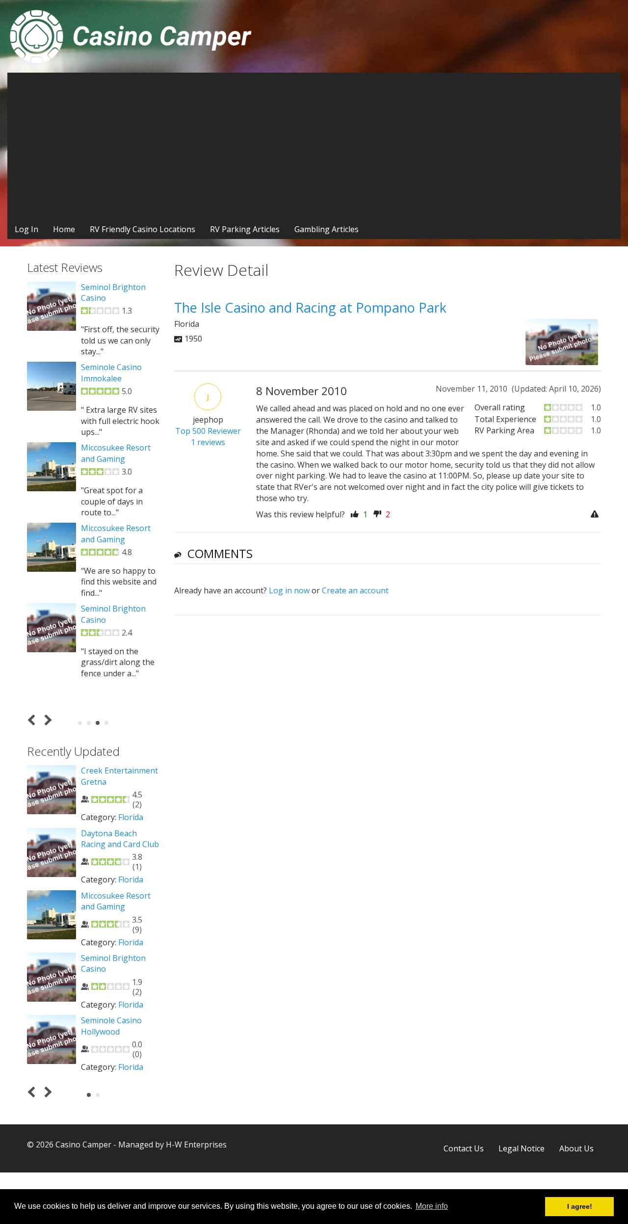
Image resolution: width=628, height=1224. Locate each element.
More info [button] (432, 1206)
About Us (576, 1148)
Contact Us (464, 1148)
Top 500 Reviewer (208, 431)
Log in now (289, 590)
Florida (130, 817)
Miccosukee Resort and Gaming (116, 453)
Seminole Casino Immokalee (111, 372)
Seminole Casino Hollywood (111, 1026)
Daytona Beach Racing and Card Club (120, 839)
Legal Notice (521, 1148)
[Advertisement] (314, 146)
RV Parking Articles (245, 229)
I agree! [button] (579, 1206)
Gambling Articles (326, 229)
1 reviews (208, 442)
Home (64, 229)
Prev (33, 720)
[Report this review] (596, 514)
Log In (26, 229)
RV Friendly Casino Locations (142, 229)
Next (46, 720)
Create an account (355, 590)
